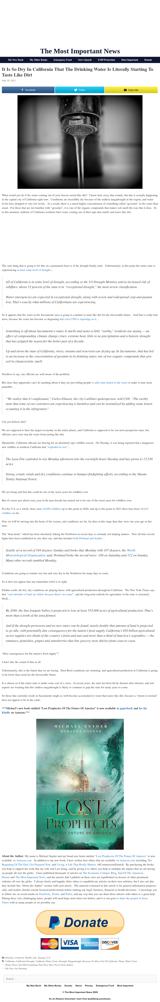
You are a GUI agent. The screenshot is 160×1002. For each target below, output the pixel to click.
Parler (69, 894)
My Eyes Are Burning (16, 968)
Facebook (44, 894)
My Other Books (38, 60)
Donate (148, 60)
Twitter (56, 894)
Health (28, 957)
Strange (41, 957)
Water (121, 961)
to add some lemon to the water (110, 382)
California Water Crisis (47, 961)
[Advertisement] (80, 25)
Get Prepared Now (40, 864)
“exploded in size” (57, 447)
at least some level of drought (33, 270)
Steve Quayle (85, 60)
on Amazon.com (22, 860)
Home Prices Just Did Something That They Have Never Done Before (39, 964)
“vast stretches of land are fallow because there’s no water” (40, 594)
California (10, 961)
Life (35, 957)
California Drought (25, 961)
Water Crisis (131, 961)
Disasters (9, 957)
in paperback (125, 708)
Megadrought (74, 961)
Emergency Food (63, 60)
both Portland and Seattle (87, 538)
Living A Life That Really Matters (76, 864)
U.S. (49, 957)
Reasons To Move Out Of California (100, 961)
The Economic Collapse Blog (99, 873)
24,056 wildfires (52, 509)
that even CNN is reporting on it (78, 319)
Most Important (129, 60)
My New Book (15, 60)
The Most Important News (80, 51)
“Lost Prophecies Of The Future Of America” (121, 856)
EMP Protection (106, 60)
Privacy (89, 985)
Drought (63, 961)
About (78, 985)
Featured (19, 957)
